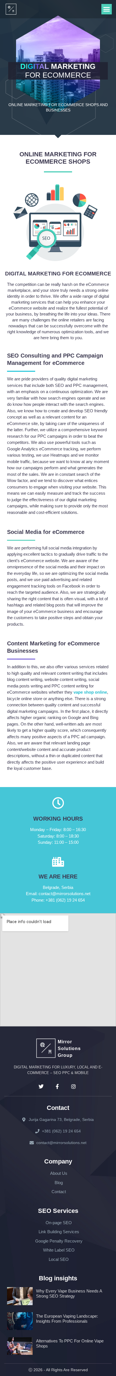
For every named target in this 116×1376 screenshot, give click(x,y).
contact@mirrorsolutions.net (58, 893)
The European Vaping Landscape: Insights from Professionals (67, 1319)
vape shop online (90, 692)
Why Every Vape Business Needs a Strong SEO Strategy (69, 1293)
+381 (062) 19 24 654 (58, 900)
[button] (106, 9)
